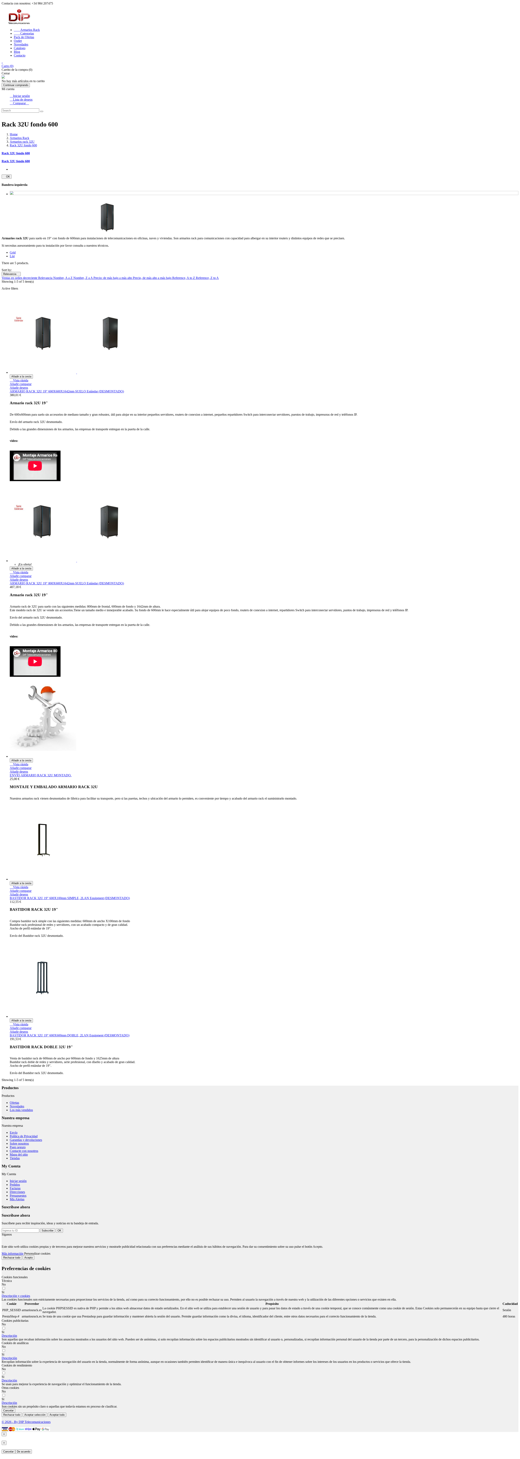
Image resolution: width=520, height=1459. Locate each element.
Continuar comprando (15, 85)
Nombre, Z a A (83, 278)
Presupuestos (18, 1195)
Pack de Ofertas (24, 37)
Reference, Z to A (207, 278)
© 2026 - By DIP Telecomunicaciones (26, 1422)
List (12, 256)
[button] (16, 1296)
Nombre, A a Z (63, 278)
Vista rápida (19, 380)
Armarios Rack (27, 30)
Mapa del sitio (19, 1154)
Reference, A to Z (184, 278)
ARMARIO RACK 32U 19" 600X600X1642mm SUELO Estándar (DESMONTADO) (67, 391)
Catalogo (19, 48)
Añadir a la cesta (21, 376)
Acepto (28, 1257)
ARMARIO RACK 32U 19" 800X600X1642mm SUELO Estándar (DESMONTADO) (67, 583)
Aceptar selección (35, 1414)
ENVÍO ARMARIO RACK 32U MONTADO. (41, 775)
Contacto (19, 55)
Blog (17, 51)
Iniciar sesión (18, 1181)
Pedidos (15, 1184)
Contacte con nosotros (24, 1151)
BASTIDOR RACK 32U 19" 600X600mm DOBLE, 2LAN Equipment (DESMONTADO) (69, 1035)
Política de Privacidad (24, 1136)
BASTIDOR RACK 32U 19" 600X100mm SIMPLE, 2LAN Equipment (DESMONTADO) (70, 898)
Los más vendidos (21, 1110)
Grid (13, 252)
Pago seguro (18, 1147)
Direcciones (17, 1192)
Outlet (18, 40)
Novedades (21, 44)
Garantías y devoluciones (26, 1140)
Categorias (24, 33)
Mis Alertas (17, 1199)
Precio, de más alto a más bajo (152, 278)
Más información (12, 1253)
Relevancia (11, 274)
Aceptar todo (57, 1414)
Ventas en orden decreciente (20, 278)
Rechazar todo (11, 1257)
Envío (13, 1132)
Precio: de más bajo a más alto (113, 278)
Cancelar (8, 1410)
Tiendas (15, 1158)
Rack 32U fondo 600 (16, 153)
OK (6, 176)
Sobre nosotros (19, 1143)
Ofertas (14, 1102)
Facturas (15, 1188)
